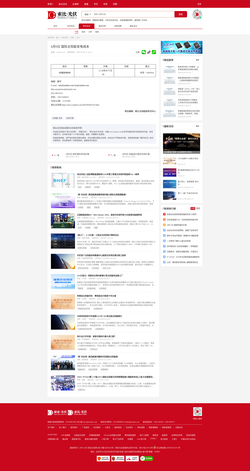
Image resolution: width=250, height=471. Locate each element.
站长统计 (129, 427)
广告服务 (85, 427)
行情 (76, 32)
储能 (88, 207)
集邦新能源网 (130, 435)
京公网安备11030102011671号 (168, 448)
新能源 (87, 187)
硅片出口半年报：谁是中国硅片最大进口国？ (96, 336)
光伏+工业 (106, 268)
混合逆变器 (93, 369)
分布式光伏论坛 (111, 20)
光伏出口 (93, 349)
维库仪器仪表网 (91, 439)
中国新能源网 (94, 435)
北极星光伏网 (79, 435)
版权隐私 (118, 427)
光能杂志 (179, 427)
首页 (57, 38)
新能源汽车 (76, 439)
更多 (197, 60)
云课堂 (75, 4)
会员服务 (97, 427)
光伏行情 (70, 118)
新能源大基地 (97, 20)
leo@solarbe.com (82, 85)
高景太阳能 (82, 248)
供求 (105, 4)
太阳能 (96, 187)
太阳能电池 (91, 288)
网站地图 (141, 427)
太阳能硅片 (82, 349)
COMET (153, 439)
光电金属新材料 (126, 20)
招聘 (115, 4)
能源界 (164, 435)
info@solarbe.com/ (66, 85)
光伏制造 (102, 288)
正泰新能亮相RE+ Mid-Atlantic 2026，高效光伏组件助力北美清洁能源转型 (109, 215)
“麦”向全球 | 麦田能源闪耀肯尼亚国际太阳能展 (97, 357)
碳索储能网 (153, 427)
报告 (97, 32)
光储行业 (81, 390)
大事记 (107, 427)
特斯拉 (80, 288)
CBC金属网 (65, 435)
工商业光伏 (94, 248)
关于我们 (51, 427)
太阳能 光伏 (57, 118)
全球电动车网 (176, 435)
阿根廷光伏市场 (84, 309)
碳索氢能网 (166, 427)
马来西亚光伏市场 (85, 329)
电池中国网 (190, 435)
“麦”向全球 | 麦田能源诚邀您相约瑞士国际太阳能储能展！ (102, 195)
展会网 (65, 439)
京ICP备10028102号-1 (106, 448)
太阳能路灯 (99, 329)
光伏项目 (95, 268)
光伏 (79, 187)
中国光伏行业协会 (188, 439)
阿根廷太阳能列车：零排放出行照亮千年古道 (96, 296)
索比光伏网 (93, 448)
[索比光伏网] (62, 15)
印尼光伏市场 (83, 268)
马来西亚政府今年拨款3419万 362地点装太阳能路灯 (99, 316)
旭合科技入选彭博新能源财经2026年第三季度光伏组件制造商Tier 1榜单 (108, 174)
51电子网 (105, 439)
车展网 (130, 439)
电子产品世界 (118, 439)
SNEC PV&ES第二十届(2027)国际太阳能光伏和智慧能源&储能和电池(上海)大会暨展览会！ (116, 377)
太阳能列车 (98, 309)
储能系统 (81, 369)
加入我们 (62, 427)
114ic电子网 (141, 439)
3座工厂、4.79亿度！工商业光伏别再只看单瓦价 (98, 235)
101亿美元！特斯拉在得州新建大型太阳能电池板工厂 (100, 276)
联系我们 (74, 427)
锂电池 (155, 435)
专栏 (96, 4)
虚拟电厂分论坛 (140, 20)
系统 (83, 32)
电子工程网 (144, 435)
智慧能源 (104, 369)
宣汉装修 (164, 439)
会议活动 (63, 4)
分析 (90, 32)
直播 (86, 4)
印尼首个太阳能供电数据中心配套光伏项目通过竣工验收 (101, 255)
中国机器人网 (53, 439)
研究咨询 (65, 38)
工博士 (174, 439)
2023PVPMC (52, 435)
